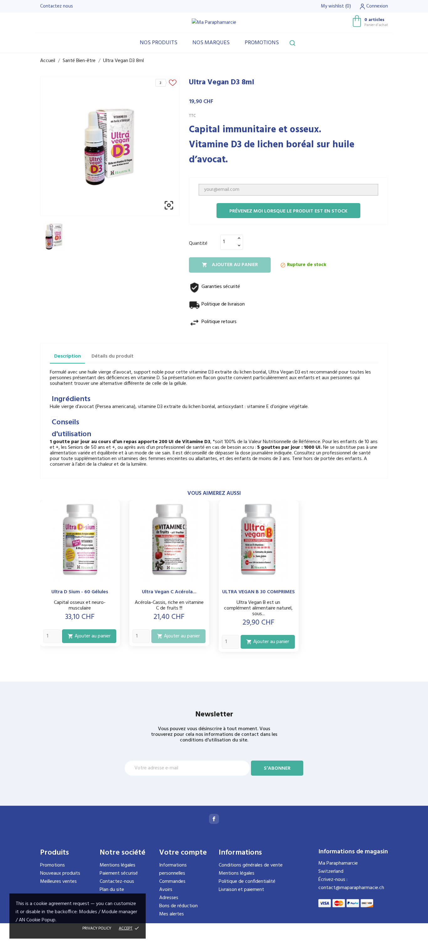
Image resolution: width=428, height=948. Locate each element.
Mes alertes (171, 914)
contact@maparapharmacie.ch (351, 888)
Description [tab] (67, 356)
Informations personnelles (173, 869)
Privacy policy (96, 928)
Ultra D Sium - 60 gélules (79, 592)
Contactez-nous (117, 881)
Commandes (172, 881)
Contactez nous (56, 6)
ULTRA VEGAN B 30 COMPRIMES (258, 592)
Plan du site (112, 890)
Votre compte (183, 853)
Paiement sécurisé (119, 873)
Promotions (262, 42)
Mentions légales (117, 865)
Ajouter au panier (230, 265)
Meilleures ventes (58, 881)
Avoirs (165, 890)
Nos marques (211, 42)
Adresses (168, 898)
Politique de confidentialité (247, 881)
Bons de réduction (178, 906)
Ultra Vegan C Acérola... (169, 592)
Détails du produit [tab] (112, 356)
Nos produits (158, 42)
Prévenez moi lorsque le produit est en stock (288, 211)
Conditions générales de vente (251, 865)
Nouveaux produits (60, 873)
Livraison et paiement (241, 890)
